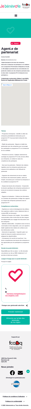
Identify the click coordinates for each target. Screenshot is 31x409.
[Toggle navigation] (15, 15)
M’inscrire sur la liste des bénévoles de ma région (15, 320)
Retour (16, 43)
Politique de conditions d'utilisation (14, 396)
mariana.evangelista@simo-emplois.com (15, 295)
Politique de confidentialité (13, 401)
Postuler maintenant (15, 312)
